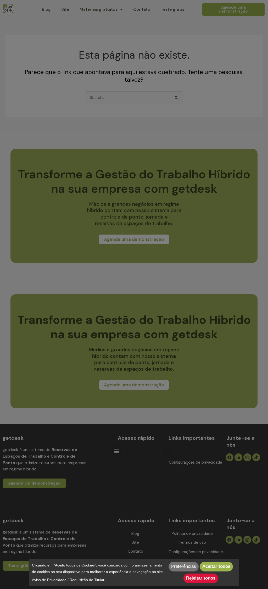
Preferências (183, 566)
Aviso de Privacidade (49, 580)
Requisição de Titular (87, 580)
